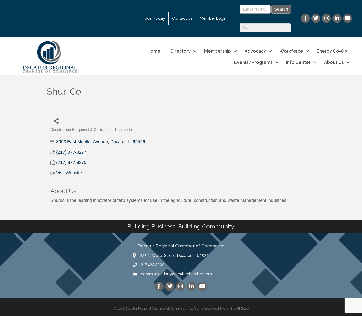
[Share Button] (56, 120)
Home (154, 50)
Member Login (213, 18)
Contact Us (182, 18)
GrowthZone (239, 308)
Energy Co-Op (332, 50)
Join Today (155, 18)
